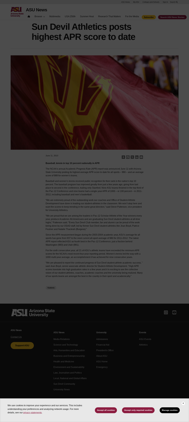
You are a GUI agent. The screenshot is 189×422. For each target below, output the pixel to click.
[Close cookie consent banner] (183, 403)
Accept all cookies (106, 410)
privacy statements (32, 412)
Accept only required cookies (138, 410)
